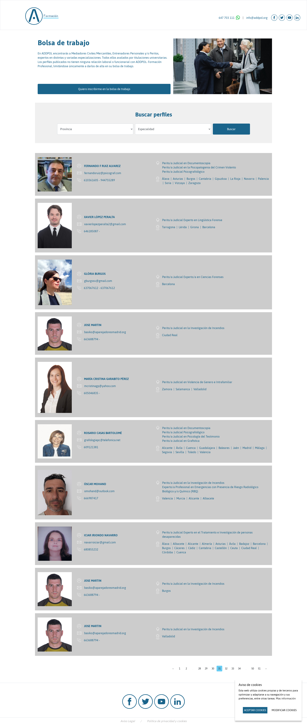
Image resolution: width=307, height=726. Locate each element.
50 (252, 668)
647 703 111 (227, 17)
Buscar (231, 129)
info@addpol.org (257, 17)
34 (239, 668)
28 (199, 668)
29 (206, 668)
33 (232, 668)
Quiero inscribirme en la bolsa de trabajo (104, 89)
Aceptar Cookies (255, 710)
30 (213, 668)
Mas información (286, 698)
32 (226, 668)
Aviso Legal (127, 721)
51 (259, 668)
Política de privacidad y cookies (167, 721)
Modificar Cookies (284, 710)
